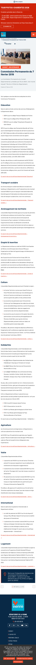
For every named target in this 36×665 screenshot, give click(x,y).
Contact (11, 631)
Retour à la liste (19, 586)
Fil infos (8, 38)
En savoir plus (8, 26)
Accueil (2, 38)
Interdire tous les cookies (24, 658)
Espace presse (13, 641)
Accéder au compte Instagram (13, 625)
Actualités (14, 38)
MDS (7, 360)
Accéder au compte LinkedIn (26, 625)
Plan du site (12, 634)
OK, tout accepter (9, 658)
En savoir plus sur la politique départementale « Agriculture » (18, 446)
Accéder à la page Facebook (9, 625)
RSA (2, 270)
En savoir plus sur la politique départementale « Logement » (18, 566)
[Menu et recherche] (33, 34)
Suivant (34, 586)
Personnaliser (18, 661)
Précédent (2, 586)
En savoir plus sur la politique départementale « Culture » (17, 338)
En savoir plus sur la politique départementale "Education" (17, 176)
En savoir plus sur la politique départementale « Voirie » (16, 496)
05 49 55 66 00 (18, 621)
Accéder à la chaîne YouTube (22, 625)
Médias (10, 644)
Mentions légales (14, 638)
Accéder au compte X (18, 625)
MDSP (7, 366)
